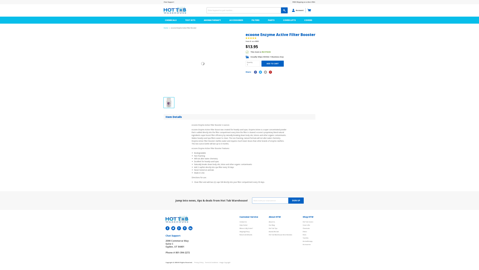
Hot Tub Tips (273, 228)
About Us (272, 222)
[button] (251, 38)
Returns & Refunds (246, 235)
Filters (255, 20)
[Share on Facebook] (255, 72)
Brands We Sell (274, 231)
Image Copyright (224, 262)
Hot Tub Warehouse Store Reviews (280, 235)
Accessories (236, 20)
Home (166, 28)
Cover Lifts (289, 20)
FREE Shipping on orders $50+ (303, 2)
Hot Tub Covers (308, 222)
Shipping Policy (245, 231)
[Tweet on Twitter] (260, 72)
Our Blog (272, 225)
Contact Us (243, 222)
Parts (271, 20)
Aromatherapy (212, 20)
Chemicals (171, 20)
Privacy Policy (199, 262)
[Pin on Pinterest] (270, 72)
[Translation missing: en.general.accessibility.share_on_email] (265, 72)
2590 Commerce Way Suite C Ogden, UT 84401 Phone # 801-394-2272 (178, 246)
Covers (308, 20)
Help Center (244, 225)
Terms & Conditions (211, 262)
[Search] (284, 10)
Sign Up (296, 200)
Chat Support (169, 2)
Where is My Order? (246, 228)
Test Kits (190, 20)
